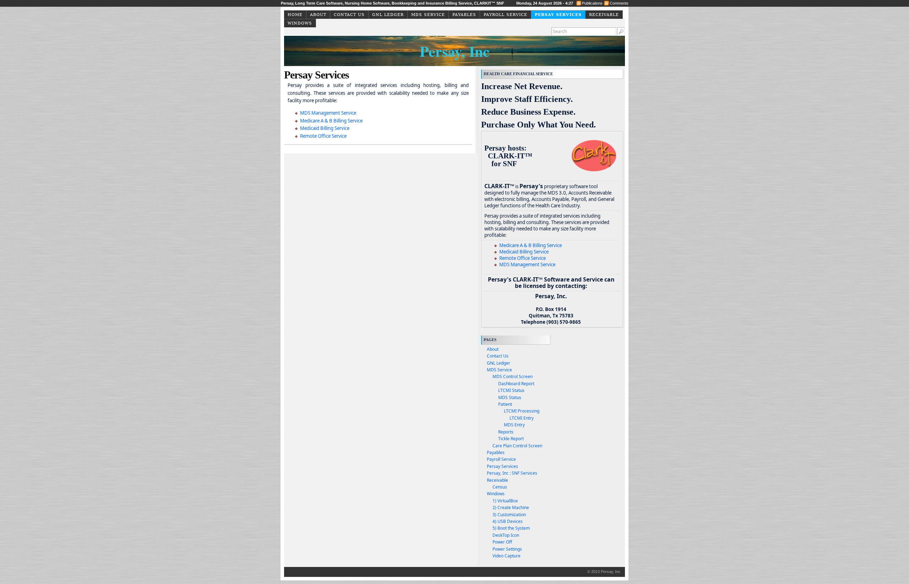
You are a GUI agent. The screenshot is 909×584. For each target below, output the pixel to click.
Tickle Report (511, 439)
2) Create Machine (510, 507)
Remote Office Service (323, 136)
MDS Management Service (328, 113)
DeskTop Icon (505, 535)
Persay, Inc (455, 51)
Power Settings (507, 549)
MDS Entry (514, 425)
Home (295, 14)
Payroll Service (505, 14)
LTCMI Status (511, 390)
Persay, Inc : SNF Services (512, 473)
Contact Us (349, 14)
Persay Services (558, 14)
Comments (619, 3)
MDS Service (428, 14)
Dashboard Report (516, 384)
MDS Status (509, 397)
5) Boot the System (511, 528)
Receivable (604, 14)
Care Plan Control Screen (517, 446)
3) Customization (509, 515)
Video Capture (506, 556)
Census (499, 487)
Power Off (502, 542)
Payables (464, 14)
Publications (592, 3)
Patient (505, 404)
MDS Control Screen (512, 376)
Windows (300, 23)
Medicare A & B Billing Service (331, 121)
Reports (505, 432)
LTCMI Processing (521, 411)
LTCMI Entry (522, 418)
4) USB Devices (507, 521)
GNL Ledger (388, 14)
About (318, 14)
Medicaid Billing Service (324, 128)
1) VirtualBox (505, 501)
